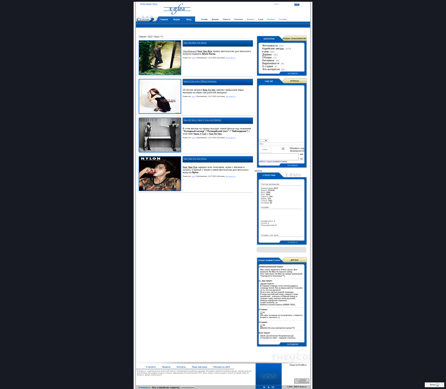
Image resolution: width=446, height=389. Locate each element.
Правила (166, 367)
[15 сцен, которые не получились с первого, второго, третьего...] (281, 316)
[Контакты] (152, 16)
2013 (150, 36)
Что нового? (292, 165)
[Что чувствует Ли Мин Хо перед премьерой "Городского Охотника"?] (281, 273)
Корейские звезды (273, 48)
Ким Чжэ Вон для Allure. (195, 43)
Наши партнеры (199, 367)
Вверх (433, 385)
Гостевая (283, 19)
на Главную (293, 73)
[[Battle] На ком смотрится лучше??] (277, 328)
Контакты (181, 367)
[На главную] (177, 13)
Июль (156, 36)
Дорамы (267, 54)
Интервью (268, 60)
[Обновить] (303, 140)
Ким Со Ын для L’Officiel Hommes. (200, 81)
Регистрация (145, 4)
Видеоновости (270, 63)
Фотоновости (230, 58)
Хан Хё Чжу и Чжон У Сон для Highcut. (202, 120)
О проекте (151, 367)
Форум (176, 19)
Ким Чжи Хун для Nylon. (195, 159)
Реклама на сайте (221, 367)
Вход (155, 4)
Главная (164, 19)
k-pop (265, 51)
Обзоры (267, 57)
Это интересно (271, 69)
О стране (267, 66)
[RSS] (147, 16)
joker (193, 58)
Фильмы (250, 19)
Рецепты (271, 19)
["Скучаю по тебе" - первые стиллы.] (277, 337)
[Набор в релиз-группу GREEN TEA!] (281, 294)
